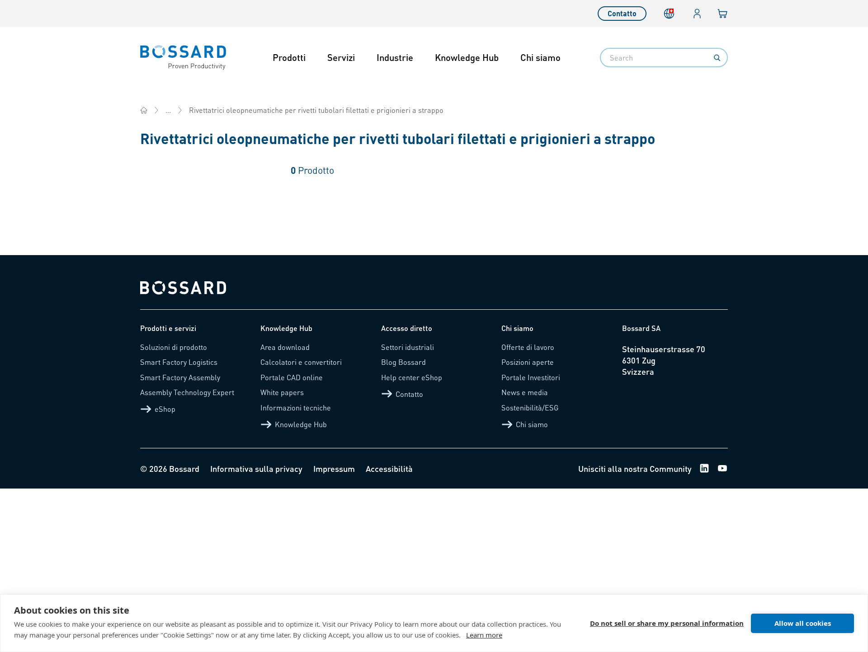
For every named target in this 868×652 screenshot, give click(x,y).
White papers (282, 392)
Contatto (622, 13)
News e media (524, 392)
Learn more (484, 634)
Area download (285, 347)
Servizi (341, 57)
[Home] (143, 110)
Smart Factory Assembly (180, 377)
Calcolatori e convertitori (301, 362)
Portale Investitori (530, 377)
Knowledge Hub (467, 57)
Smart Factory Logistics (178, 362)
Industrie (395, 57)
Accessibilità (389, 468)
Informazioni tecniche (295, 407)
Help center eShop (411, 377)
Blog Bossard (403, 362)
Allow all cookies (802, 623)
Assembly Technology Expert (187, 392)
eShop (165, 409)
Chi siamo (540, 57)
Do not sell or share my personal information (667, 623)
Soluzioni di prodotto (173, 347)
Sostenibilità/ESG (530, 407)
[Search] (717, 57)
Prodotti (289, 57)
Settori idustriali (407, 347)
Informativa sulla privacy (256, 468)
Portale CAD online (291, 377)
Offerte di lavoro (527, 347)
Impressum (334, 468)
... (168, 110)
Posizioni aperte (527, 362)
